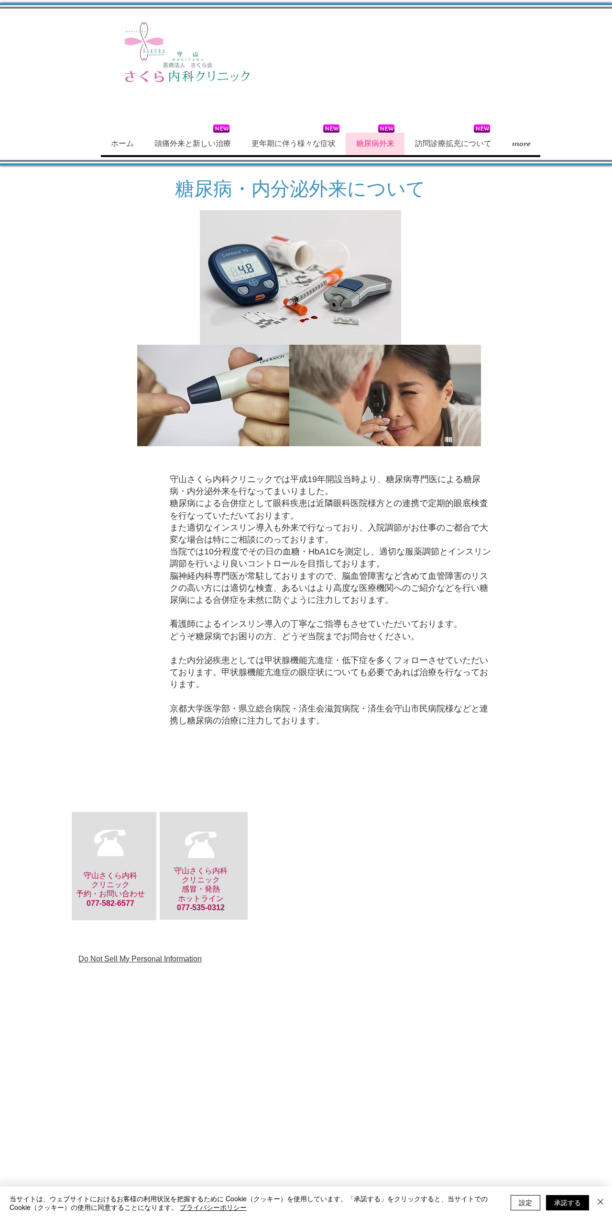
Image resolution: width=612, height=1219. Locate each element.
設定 (525, 1202)
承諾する (567, 1202)
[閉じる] (600, 1202)
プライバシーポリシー (213, 1207)
